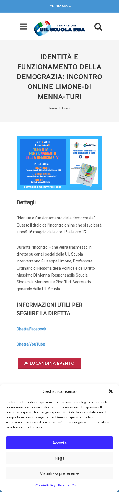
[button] (110, 391)
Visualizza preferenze (59, 473)
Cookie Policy (45, 485)
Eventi (66, 108)
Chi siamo (59, 6)
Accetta (59, 442)
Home (52, 108)
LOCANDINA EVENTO (52, 363)
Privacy (63, 485)
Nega (59, 458)
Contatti (78, 485)
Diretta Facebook (31, 329)
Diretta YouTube (31, 344)
